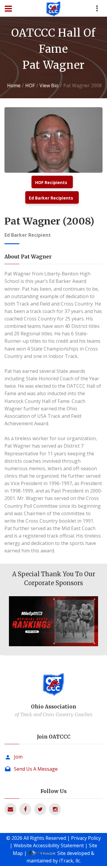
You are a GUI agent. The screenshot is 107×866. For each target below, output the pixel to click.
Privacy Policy (86, 838)
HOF (30, 85)
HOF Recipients (51, 182)
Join (18, 756)
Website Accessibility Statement (49, 845)
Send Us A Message (36, 769)
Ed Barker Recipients (51, 198)
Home (14, 85)
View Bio (49, 85)
